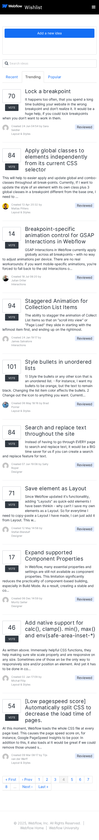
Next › (27, 786)
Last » (43, 786)
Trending (33, 77)
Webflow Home (32, 828)
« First (11, 779)
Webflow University (64, 828)
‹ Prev (27, 779)
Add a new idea (49, 33)
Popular (54, 77)
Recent (12, 77)
